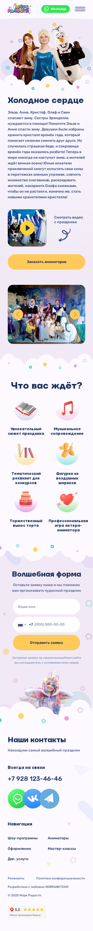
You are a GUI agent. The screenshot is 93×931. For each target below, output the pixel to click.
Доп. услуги (18, 859)
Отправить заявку (46, 643)
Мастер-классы (62, 849)
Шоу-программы (23, 838)
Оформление (19, 849)
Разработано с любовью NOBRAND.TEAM (38, 887)
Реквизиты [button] (16, 878)
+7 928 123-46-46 (35, 778)
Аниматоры (58, 838)
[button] (27, 228)
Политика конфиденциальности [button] (60, 878)
